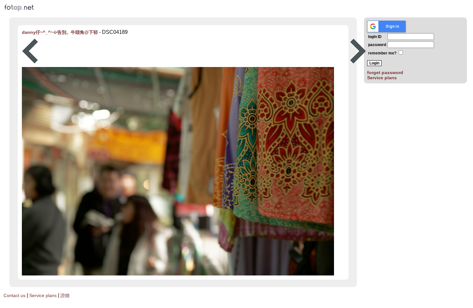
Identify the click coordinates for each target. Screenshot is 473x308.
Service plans (382, 77)
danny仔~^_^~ (37, 32)
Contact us (14, 295)
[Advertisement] (194, 51)
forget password (385, 72)
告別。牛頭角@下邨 (77, 32)
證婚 (65, 295)
